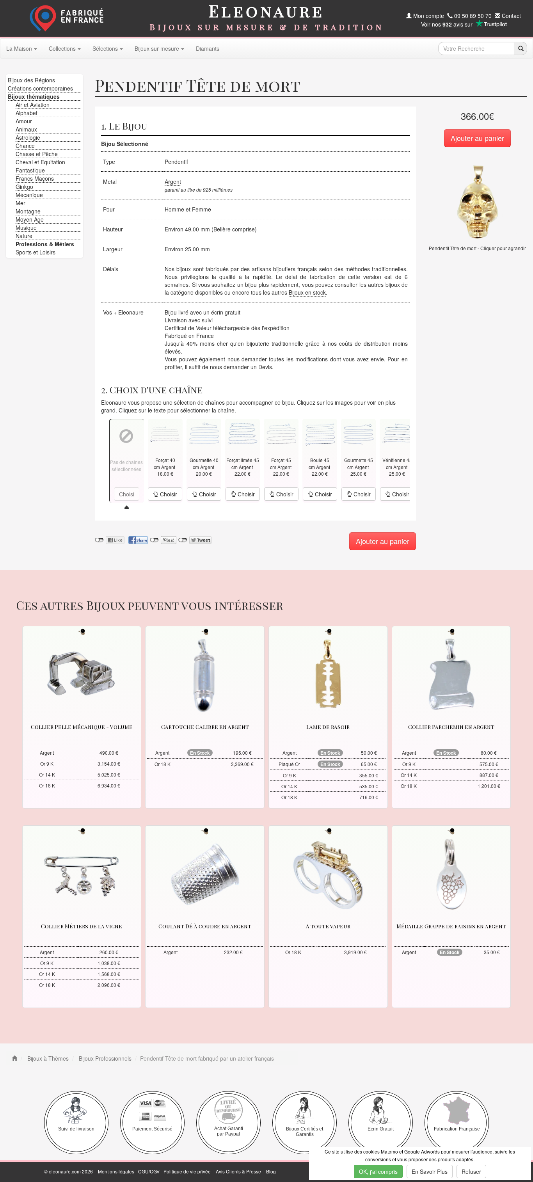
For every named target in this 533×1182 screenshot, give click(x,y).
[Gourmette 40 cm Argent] (204, 433)
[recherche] (520, 48)
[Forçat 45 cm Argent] (281, 433)
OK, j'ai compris (378, 1171)
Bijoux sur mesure (157, 48)
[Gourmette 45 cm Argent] (358, 433)
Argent (173, 181)
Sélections (105, 48)
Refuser (471, 1171)
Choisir (167, 494)
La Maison (19, 48)
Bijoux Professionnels (104, 1058)
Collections (62, 48)
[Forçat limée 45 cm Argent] (242, 433)
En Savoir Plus (430, 1171)
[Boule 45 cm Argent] (320, 433)
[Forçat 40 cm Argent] (165, 433)
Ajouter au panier (477, 138)
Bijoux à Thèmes (47, 1058)
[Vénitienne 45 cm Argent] (397, 433)
